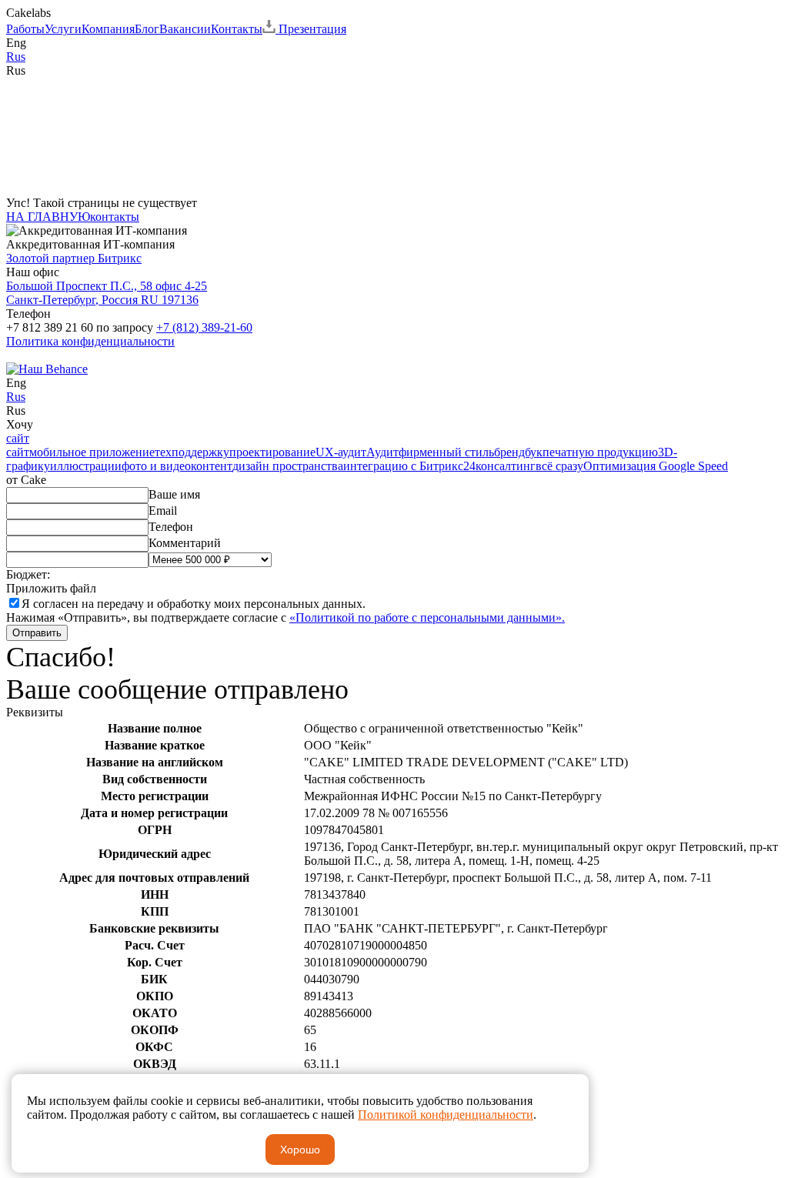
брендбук (518, 452)
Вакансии (185, 28)
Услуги (63, 28)
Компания (108, 28)
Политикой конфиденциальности (445, 1114)
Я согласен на (194, 603)
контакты (114, 216)
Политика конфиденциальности (90, 341)
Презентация (310, 28)
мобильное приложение (92, 452)
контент (211, 465)
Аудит (382, 452)
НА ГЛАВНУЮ (48, 216)
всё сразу (559, 465)
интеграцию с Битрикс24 (409, 465)
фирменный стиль (446, 452)
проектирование (272, 452)
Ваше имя (174, 494)
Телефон (171, 526)
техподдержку (192, 452)
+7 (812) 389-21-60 (204, 327)
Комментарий (185, 542)
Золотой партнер (74, 258)
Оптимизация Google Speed (655, 465)
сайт (17, 438)
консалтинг (506, 465)
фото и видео (156, 465)
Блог (147, 28)
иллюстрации (86, 465)
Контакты (236, 28)
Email (163, 510)
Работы (25, 28)
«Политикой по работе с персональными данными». (427, 617)
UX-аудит (341, 452)
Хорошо (300, 1149)
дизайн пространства (287, 465)
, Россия (106, 292)
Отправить (37, 633)
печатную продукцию (600, 452)
